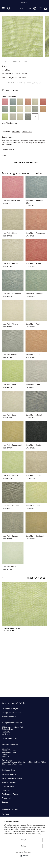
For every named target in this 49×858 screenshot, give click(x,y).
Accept (23, 840)
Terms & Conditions (9, 782)
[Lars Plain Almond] (20, 112)
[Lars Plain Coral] (43, 112)
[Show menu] (3, 8)
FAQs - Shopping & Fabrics (12, 778)
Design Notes (7, 137)
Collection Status (8, 786)
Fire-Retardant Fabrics (10, 794)
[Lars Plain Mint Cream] (24, 604)
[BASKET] (45, 8)
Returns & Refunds (9, 774)
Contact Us (16, 131)
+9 (35, 117)
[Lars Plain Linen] (20, 104)
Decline (23, 846)
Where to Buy (27, 131)
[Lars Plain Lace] (20, 119)
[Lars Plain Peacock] (13, 112)
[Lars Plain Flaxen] (35, 104)
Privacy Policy (35, 834)
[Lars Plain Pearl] (28, 112)
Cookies (5, 802)
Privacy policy (7, 798)
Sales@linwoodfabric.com (11, 713)
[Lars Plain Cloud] (13, 119)
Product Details (8, 150)
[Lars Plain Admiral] (28, 119)
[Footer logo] (13, 703)
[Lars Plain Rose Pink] (5, 104)
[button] (8, 8)
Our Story (5, 814)
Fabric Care (6, 790)
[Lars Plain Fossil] (35, 112)
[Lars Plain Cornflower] (5, 112)
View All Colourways (9, 123)
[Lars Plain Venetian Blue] (13, 104)
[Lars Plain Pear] (5, 119)
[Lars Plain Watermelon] (28, 104)
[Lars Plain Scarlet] (43, 104)
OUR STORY (24, 2)
